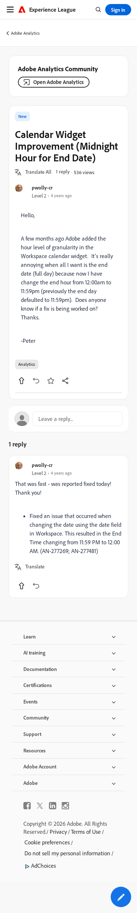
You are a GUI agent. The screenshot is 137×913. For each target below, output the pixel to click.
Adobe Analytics (25, 33)
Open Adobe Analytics (58, 81)
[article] (68, 526)
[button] (38, 172)
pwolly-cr (42, 187)
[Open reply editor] (68, 419)
